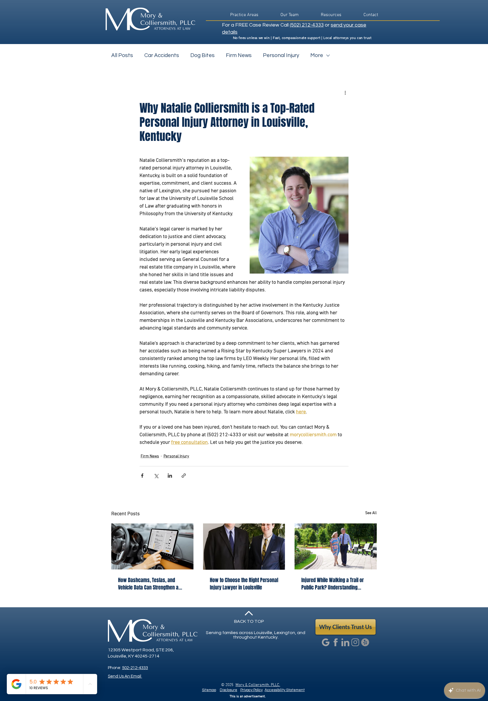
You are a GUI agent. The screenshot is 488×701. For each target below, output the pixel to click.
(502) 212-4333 (307, 25)
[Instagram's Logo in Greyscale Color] (355, 642)
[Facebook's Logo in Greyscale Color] (335, 642)
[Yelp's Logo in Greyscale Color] (365, 642)
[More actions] (345, 92)
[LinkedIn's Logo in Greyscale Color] (345, 642)
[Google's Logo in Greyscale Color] (326, 642)
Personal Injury (281, 55)
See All (371, 513)
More (316, 55)
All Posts (122, 55)
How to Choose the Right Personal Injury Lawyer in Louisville (244, 583)
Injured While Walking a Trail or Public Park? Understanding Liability (332, 583)
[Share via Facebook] (142, 475)
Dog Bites (202, 55)
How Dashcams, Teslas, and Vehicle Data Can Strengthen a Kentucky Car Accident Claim (148, 583)
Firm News (239, 55)
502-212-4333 (135, 668)
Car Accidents (161, 55)
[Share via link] (183, 475)
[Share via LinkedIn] (170, 475)
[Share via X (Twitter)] (156, 475)
